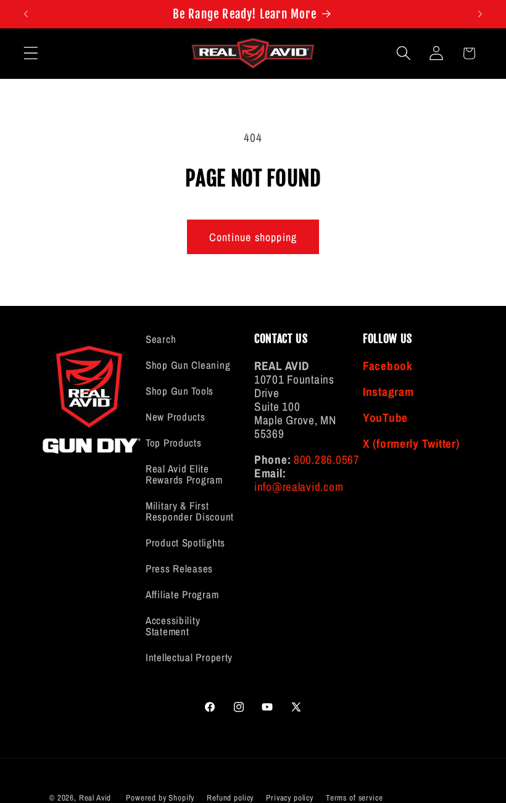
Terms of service (354, 797)
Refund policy (230, 797)
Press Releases (179, 568)
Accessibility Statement (173, 626)
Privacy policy (289, 797)
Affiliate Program (182, 594)
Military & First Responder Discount (190, 511)
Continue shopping (253, 237)
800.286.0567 (327, 459)
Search (161, 340)
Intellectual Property (189, 657)
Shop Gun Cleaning (188, 365)
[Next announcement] (480, 14)
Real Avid (95, 797)
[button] (31, 53)
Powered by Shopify (160, 797)
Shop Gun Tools (180, 391)
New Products (175, 417)
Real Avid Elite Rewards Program (184, 474)
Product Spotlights (185, 543)
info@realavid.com (298, 487)
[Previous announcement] (25, 14)
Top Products (174, 443)
